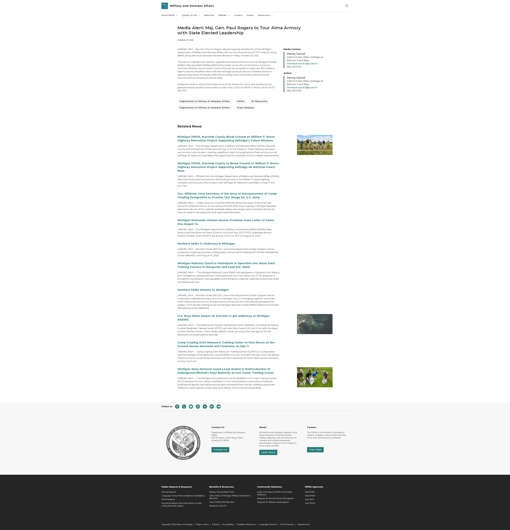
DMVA (241, 101)
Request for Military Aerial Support (273, 502)
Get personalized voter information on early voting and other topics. (182, 504)
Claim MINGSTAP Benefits (221, 502)
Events (250, 15)
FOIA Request (168, 499)
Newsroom (264, 15)
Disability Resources (246, 524)
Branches (209, 15)
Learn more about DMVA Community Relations (274, 493)
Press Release (245, 107)
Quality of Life (189, 15)
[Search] (346, 6)
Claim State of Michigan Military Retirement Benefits (229, 497)
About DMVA (168, 15)
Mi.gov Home (202, 524)
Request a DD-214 (217, 506)
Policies (215, 524)
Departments (303, 524)
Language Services (268, 524)
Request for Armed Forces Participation (275, 498)
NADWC (222, 15)
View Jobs (315, 449)
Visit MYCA (310, 503)
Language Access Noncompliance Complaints (183, 496)
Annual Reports (169, 492)
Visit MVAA (310, 496)
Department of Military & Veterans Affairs (205, 101)
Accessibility (228, 524)
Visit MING (310, 492)
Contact (238, 15)
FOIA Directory (287, 524)
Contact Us (220, 449)
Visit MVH (309, 499)
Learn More (268, 452)
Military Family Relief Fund (221, 492)
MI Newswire (259, 101)
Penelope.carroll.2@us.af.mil (302, 63)
